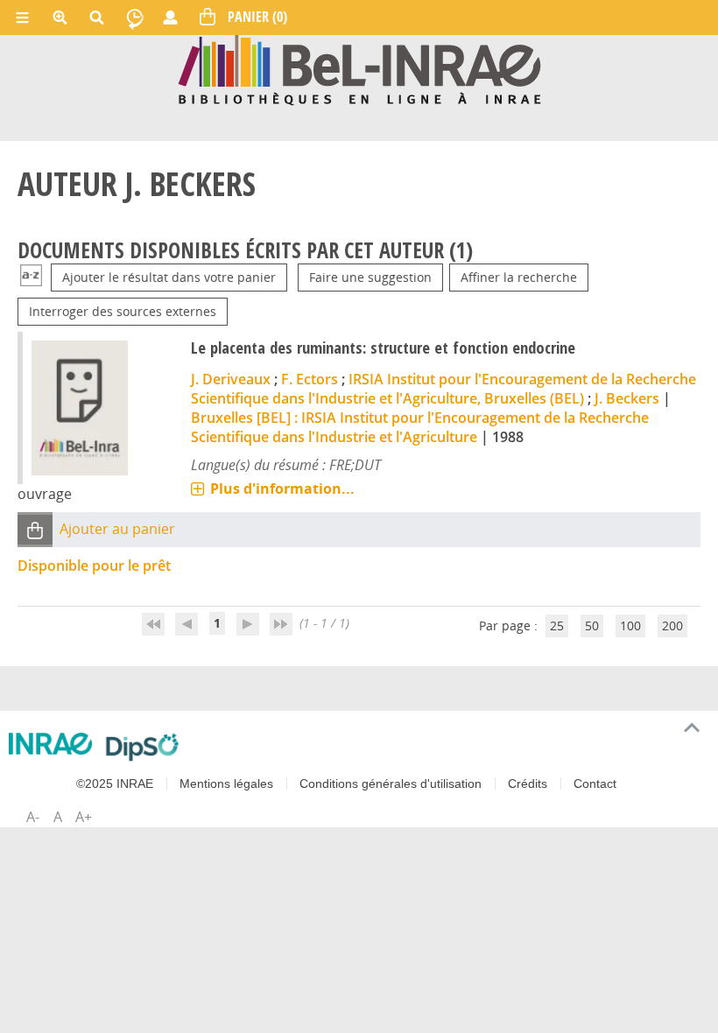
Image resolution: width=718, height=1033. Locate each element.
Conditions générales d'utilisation (390, 784)
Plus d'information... (282, 488)
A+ (83, 816)
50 (592, 625)
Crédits (527, 784)
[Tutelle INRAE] (50, 744)
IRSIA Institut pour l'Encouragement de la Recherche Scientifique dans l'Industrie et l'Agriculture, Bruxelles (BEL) (443, 388)
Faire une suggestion (370, 277)
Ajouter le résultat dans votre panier (169, 277)
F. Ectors (309, 379)
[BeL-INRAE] (359, 68)
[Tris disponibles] (31, 277)
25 (557, 625)
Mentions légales (226, 784)
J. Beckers (627, 398)
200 (672, 625)
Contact (595, 784)
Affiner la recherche (519, 277)
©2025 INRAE (114, 784)
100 (630, 625)
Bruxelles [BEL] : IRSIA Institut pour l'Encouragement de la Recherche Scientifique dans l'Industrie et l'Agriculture (420, 427)
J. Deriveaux (231, 379)
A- (32, 816)
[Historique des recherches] (134, 17)
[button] (35, 530)
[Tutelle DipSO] (142, 747)
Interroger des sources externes (122, 311)
